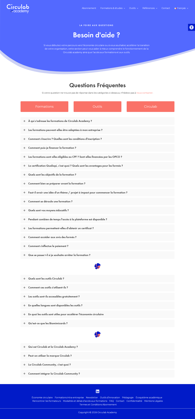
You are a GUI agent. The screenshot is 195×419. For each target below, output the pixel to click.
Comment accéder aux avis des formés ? (52, 237)
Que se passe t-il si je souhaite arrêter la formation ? (59, 255)
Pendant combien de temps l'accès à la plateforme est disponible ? (67, 219)
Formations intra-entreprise (69, 397)
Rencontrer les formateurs (46, 401)
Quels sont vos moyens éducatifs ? (48, 210)
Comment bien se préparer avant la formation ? (56, 183)
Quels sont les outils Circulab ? (46, 278)
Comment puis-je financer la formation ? (52, 147)
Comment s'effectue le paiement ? (48, 246)
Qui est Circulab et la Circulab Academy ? (53, 347)
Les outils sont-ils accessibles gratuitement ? (54, 296)
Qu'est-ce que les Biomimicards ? (48, 323)
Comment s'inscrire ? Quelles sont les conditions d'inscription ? (65, 139)
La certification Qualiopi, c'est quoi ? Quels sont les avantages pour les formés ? (75, 165)
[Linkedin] (97, 391)
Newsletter (92, 397)
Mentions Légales (153, 401)
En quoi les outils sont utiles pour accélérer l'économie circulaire (66, 314)
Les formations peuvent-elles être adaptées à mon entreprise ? (65, 130)
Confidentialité (134, 401)
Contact (120, 401)
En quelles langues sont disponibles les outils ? (55, 305)
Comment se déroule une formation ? (50, 201)
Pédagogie (128, 397)
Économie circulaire (42, 397)
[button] (112, 8)
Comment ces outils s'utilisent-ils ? (48, 287)
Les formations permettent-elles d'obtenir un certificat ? (61, 228)
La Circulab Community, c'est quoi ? (49, 364)
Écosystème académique (149, 397)
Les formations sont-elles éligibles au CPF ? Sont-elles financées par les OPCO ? (75, 157)
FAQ (111, 401)
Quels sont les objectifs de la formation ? (52, 174)
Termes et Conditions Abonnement (98, 404)
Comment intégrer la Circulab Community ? (54, 373)
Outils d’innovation (110, 397)
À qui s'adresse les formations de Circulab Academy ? (60, 121)
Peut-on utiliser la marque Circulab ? (50, 355)
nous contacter (144, 93)
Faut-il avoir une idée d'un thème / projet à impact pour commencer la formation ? (77, 192)
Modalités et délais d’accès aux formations (85, 401)
